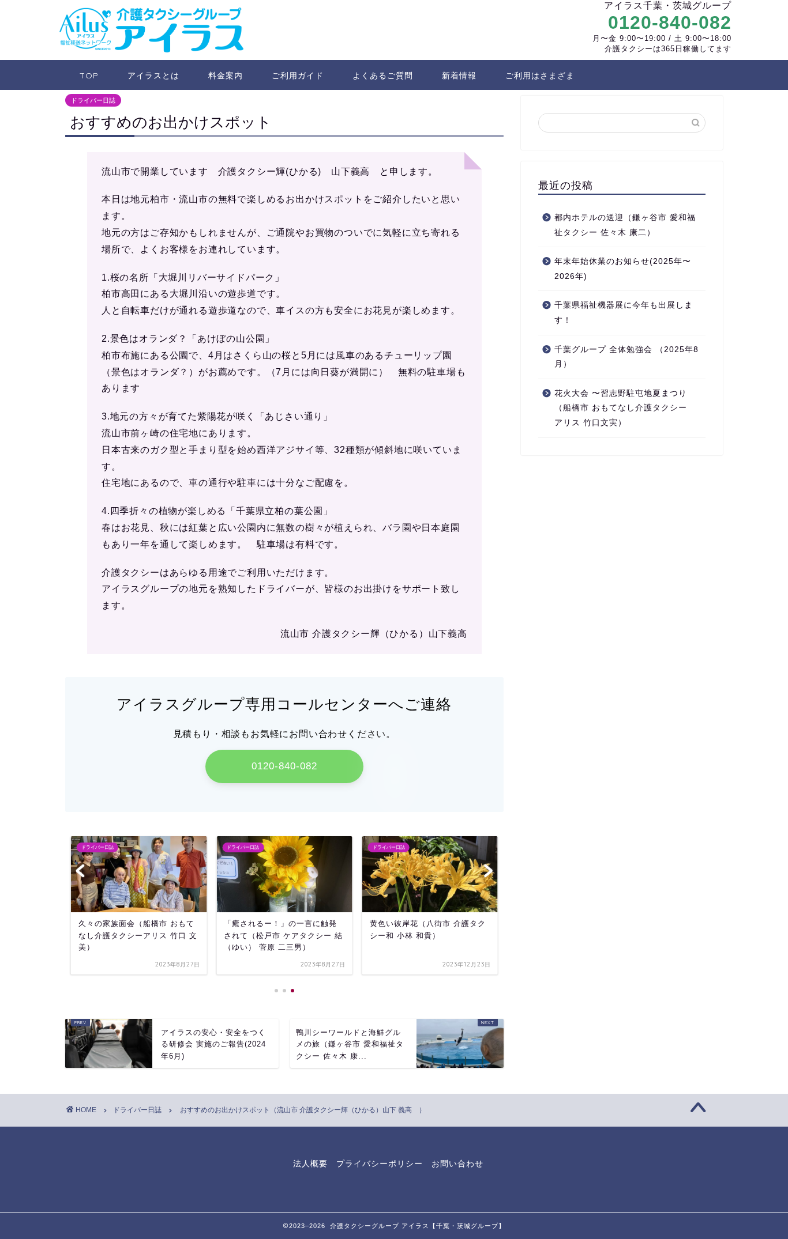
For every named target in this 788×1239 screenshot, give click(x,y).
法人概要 (310, 1163)
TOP (89, 75)
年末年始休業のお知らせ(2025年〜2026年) (622, 269)
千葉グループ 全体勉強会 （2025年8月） (626, 357)
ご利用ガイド (298, 75)
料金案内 (225, 75)
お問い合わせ (457, 1163)
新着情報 (459, 75)
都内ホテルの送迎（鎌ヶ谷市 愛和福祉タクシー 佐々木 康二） (625, 225)
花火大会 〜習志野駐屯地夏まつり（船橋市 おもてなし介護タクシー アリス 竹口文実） (625, 408)
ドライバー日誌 (93, 100)
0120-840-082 (669, 22)
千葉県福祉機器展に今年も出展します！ (623, 312)
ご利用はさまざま (540, 75)
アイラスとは (153, 75)
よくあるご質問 (382, 75)
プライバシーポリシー (379, 1163)
